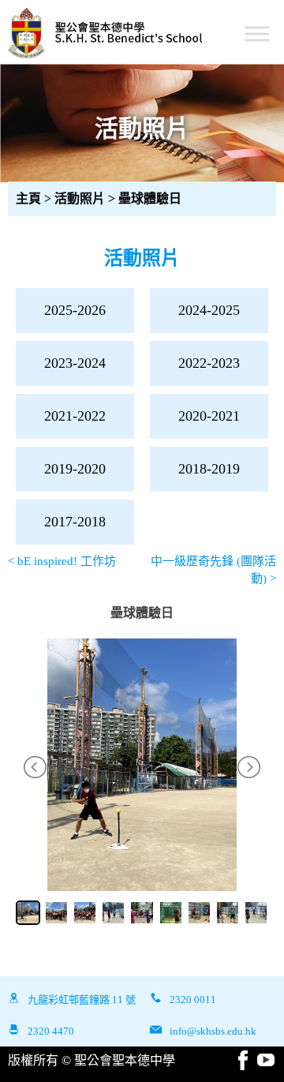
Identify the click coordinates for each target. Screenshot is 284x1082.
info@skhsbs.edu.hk (213, 1031)
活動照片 (81, 198)
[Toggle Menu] (257, 33)
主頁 (28, 198)
